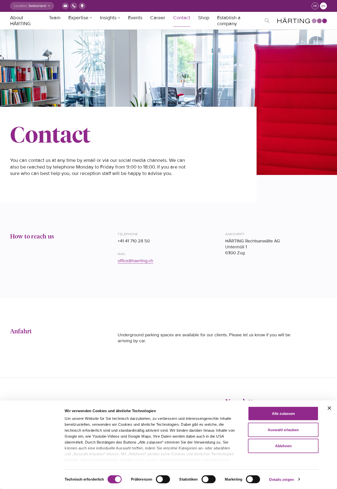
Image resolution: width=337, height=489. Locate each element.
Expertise (78, 18)
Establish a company (229, 21)
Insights (108, 18)
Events (135, 18)
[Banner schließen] (329, 408)
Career (157, 18)
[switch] (163, 479)
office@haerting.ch (135, 260)
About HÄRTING (20, 21)
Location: (21, 6)
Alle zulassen (283, 413)
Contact (181, 18)
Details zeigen (281, 479)
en (323, 6)
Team (54, 18)
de (315, 6)
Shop (203, 18)
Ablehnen (283, 446)
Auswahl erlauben (283, 429)
